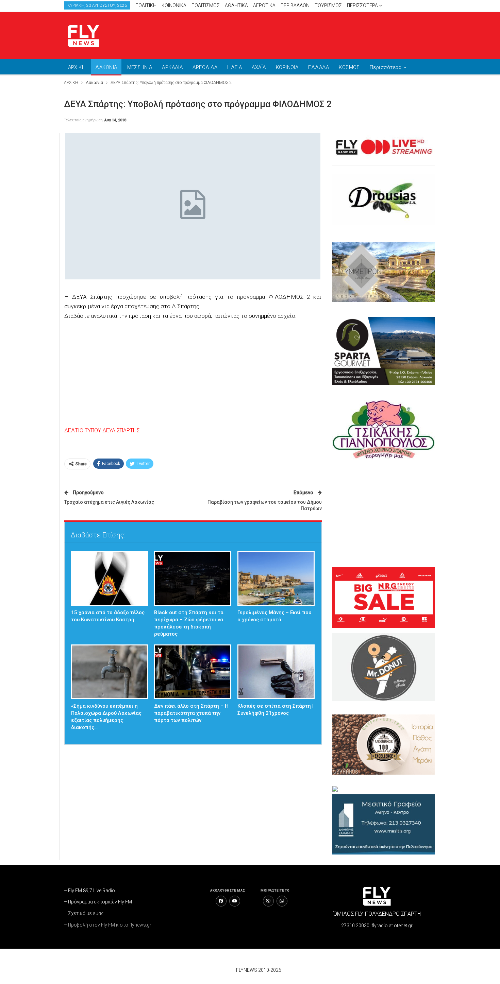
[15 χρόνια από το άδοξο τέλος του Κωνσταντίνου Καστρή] (109, 578)
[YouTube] (234, 901)
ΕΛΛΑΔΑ (318, 67)
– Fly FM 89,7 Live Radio (89, 890)
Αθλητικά (236, 5)
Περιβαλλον (295, 5)
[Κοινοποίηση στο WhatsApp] (282, 901)
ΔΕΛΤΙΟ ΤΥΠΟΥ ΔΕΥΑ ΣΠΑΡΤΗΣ (101, 430)
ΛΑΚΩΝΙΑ (106, 67)
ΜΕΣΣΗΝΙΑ (139, 67)
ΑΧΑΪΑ (259, 67)
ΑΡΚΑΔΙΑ (172, 67)
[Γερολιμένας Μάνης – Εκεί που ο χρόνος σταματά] (276, 578)
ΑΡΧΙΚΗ (77, 67)
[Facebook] (221, 901)
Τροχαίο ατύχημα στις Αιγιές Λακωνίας (109, 502)
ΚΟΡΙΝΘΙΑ (287, 67)
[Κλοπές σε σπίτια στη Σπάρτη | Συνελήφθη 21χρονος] (276, 671)
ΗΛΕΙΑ (234, 67)
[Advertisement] (314, 34)
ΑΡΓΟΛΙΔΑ (205, 67)
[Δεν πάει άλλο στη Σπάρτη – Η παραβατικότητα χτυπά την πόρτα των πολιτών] (192, 671)
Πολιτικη (145, 5)
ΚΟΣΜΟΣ (349, 67)
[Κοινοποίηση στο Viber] (268, 901)
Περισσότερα (363, 5)
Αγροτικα (264, 5)
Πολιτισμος (205, 5)
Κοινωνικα (174, 5)
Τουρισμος (328, 5)
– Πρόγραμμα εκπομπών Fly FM (98, 901)
